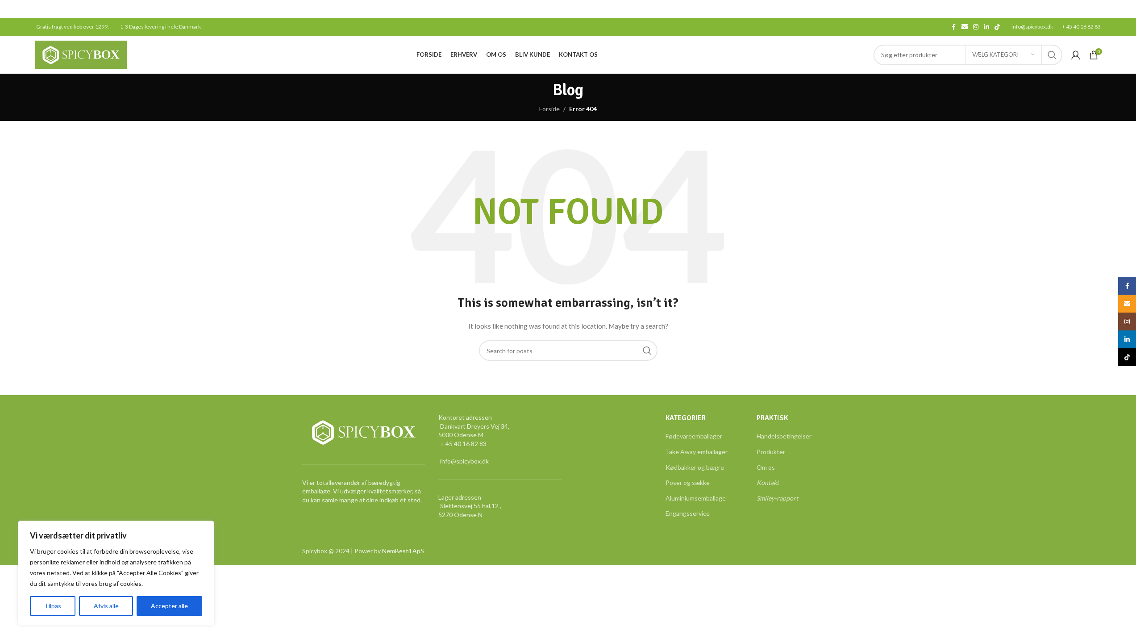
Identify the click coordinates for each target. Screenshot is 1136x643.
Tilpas (52, 606)
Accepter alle (169, 606)
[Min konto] (1076, 55)
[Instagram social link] (975, 27)
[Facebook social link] (953, 27)
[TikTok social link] (997, 27)
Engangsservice (688, 513)
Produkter (771, 451)
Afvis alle (106, 606)
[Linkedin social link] (986, 27)
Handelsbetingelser (784, 436)
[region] (116, 573)
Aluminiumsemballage (696, 498)
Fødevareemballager (694, 436)
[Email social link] (964, 27)
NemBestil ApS (403, 551)
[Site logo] (81, 54)
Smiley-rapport (777, 498)
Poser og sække (688, 482)
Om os (766, 467)
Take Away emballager (697, 451)
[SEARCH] (1052, 55)
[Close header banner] (1125, 9)
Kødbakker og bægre (695, 467)
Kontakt (768, 482)
